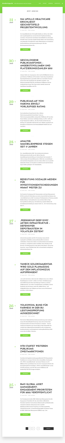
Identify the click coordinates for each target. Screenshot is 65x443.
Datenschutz (57, 3)
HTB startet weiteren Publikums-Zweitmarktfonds (34, 349)
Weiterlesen (25, 49)
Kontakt (44, 3)
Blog (40, 3)
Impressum (50, 3)
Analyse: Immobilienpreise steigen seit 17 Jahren (36, 144)
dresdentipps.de (7, 3)
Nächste (48, 428)
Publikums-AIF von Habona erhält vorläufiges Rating (32, 104)
